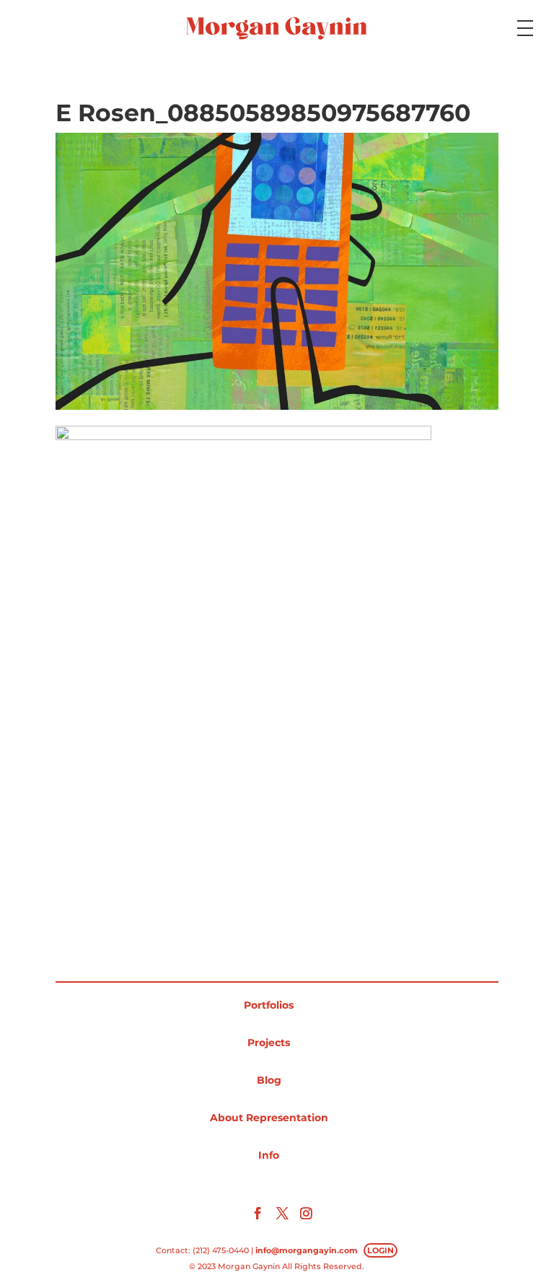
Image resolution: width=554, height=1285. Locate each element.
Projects (268, 1042)
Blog (269, 1080)
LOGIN (380, 1250)
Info (268, 1155)
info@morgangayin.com (306, 1250)
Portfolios (269, 1005)
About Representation (269, 1117)
